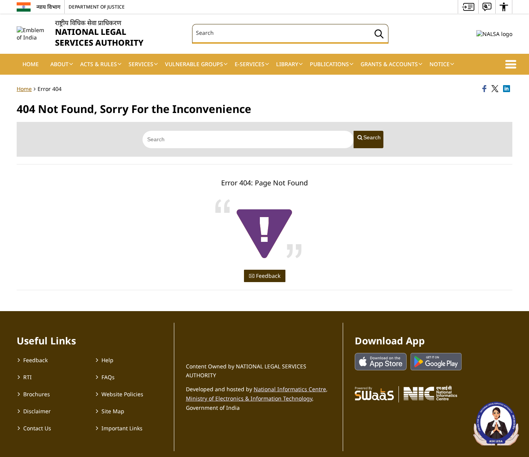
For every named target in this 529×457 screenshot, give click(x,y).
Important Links (122, 428)
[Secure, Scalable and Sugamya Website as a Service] (374, 393)
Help (107, 360)
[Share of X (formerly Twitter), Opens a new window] (496, 89)
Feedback (267, 275)
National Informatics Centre (290, 389)
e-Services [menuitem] (249, 64)
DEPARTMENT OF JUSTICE (97, 6)
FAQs (108, 377)
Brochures (36, 394)
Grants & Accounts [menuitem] (389, 64)
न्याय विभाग (48, 6)
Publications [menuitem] (329, 64)
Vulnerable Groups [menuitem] (194, 64)
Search (372, 137)
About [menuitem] (59, 64)
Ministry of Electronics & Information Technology (249, 398)
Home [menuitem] (30, 64)
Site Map (112, 411)
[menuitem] (468, 7)
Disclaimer (37, 411)
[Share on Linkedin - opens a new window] (507, 89)
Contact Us (37, 428)
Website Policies (122, 394)
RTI (27, 377)
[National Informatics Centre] (430, 393)
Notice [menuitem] (439, 64)
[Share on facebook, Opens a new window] (485, 89)
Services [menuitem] (141, 64)
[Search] (379, 35)
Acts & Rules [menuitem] (98, 64)
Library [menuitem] (287, 64)
